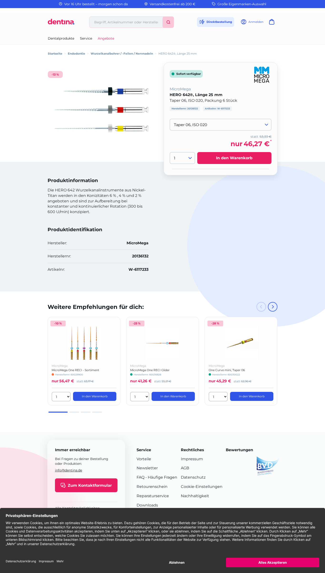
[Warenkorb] (272, 23)
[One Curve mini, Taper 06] (241, 343)
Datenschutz (193, 477)
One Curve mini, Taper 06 (227, 370)
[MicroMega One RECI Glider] (162, 343)
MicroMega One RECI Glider (150, 370)
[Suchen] (168, 22)
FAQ (140, 477)
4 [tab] (97, 412)
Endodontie (76, 53)
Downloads (147, 505)
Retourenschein (152, 486)
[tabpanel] (84, 361)
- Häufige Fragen (160, 477)
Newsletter (147, 468)
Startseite (55, 53)
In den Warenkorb (234, 158)
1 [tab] (58, 412)
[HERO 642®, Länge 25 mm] (101, 109)
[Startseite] (61, 23)
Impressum (192, 459)
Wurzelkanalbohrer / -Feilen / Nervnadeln (122, 53)
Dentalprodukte (61, 38)
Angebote (106, 38)
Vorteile (144, 459)
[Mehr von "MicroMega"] (261, 74)
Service (86, 38)
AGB (185, 468)
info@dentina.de (68, 470)
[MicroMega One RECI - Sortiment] (84, 343)
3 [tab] (85, 412)
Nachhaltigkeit (195, 496)
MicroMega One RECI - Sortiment (75, 370)
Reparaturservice (153, 496)
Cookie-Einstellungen (201, 486)
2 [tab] (74, 412)
